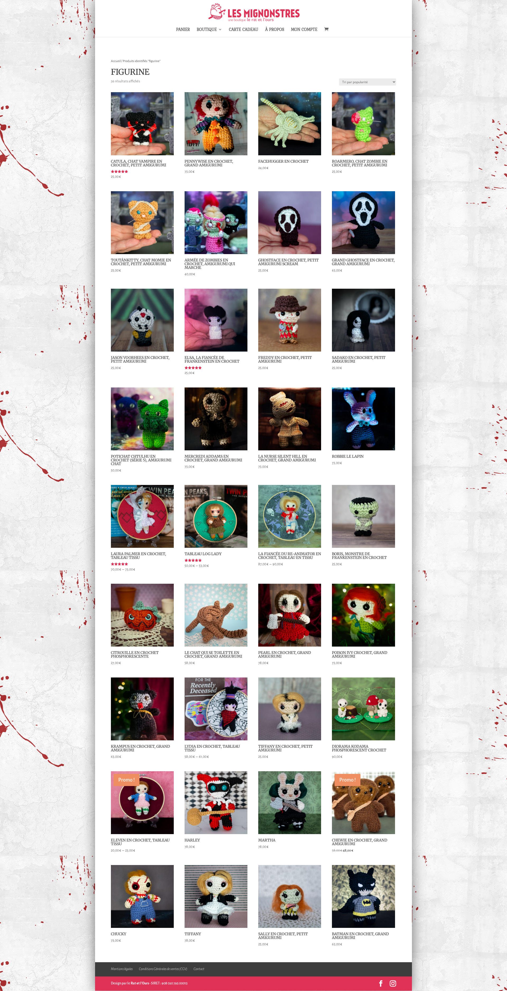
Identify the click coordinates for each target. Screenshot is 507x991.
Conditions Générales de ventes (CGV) (163, 969)
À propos (274, 29)
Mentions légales (122, 969)
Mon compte (304, 29)
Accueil (116, 61)
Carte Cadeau (243, 29)
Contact (199, 969)
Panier (183, 29)
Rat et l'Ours (140, 983)
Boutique (207, 29)
